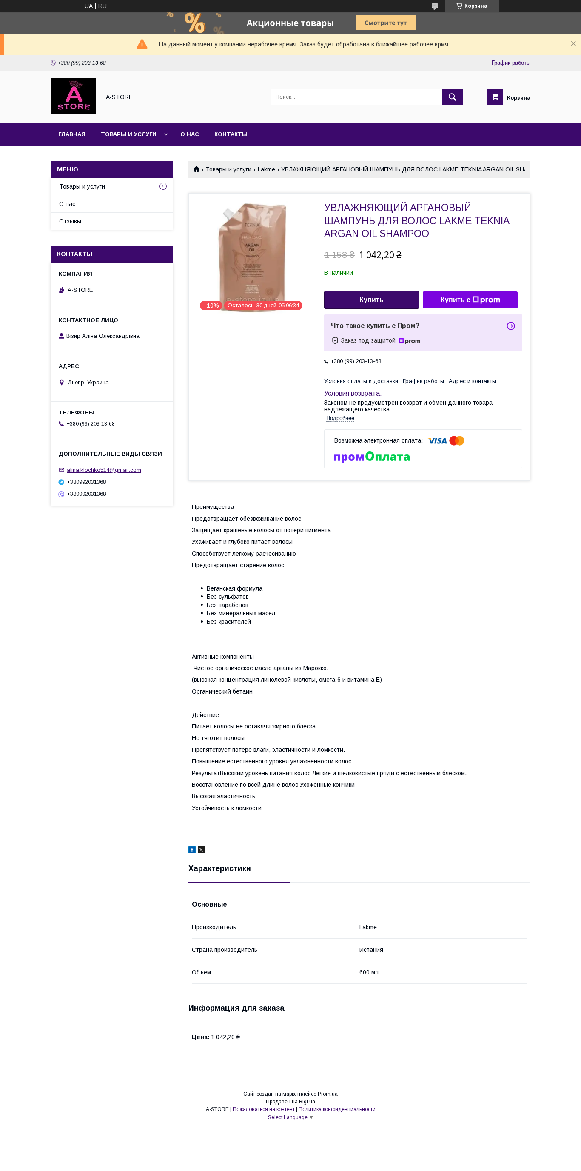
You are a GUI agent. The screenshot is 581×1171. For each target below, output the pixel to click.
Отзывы (70, 221)
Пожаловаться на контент (264, 1109)
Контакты (231, 134)
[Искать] (452, 97)
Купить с (455, 299)
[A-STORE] (73, 112)
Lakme (266, 169)
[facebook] (192, 851)
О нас (189, 134)
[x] (201, 851)
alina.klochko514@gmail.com (104, 470)
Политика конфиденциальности (337, 1109)
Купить (371, 299)
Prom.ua (328, 1094)
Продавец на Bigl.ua (290, 1102)
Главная (71, 134)
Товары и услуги (129, 134)
